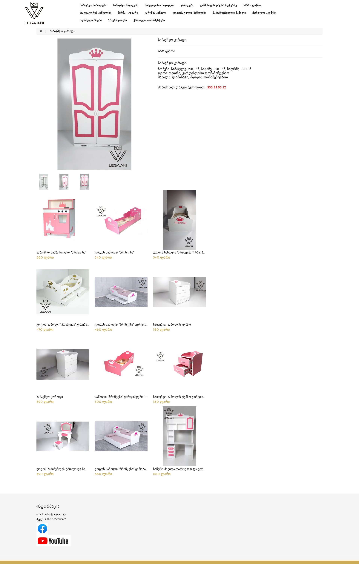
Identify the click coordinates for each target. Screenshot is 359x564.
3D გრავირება (117, 20)
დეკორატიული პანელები (189, 13)
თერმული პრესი (91, 20)
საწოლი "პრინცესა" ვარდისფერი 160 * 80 (125, 397)
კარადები (187, 5)
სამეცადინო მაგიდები (159, 5)
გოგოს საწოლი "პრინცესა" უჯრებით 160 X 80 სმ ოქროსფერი (81, 324)
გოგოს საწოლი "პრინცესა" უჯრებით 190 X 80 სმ (130, 324)
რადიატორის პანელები (95, 13)
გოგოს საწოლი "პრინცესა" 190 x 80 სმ (181, 252)
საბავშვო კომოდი (49, 397)
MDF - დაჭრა (252, 5)
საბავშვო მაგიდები (125, 5)
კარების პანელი (155, 13)
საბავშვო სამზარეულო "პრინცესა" (61, 252)
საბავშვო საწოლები (93, 5)
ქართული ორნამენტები (149, 20)
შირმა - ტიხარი (128, 13)
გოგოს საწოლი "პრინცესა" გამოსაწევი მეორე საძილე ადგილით (142, 469)
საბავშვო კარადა (62, 31)
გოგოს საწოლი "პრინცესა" (114, 252)
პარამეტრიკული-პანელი (229, 13)
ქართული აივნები (264, 13)
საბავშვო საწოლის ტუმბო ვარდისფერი (182, 397)
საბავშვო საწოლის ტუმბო (172, 324)
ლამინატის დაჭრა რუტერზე (218, 5)
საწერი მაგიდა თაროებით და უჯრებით (182, 469)
